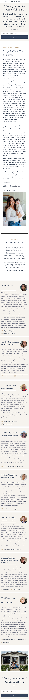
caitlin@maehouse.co (8, 376)
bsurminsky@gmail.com (8, 549)
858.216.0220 (6, 589)
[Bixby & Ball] (14, 1)
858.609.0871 (20, 549)
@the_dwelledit (6, 642)
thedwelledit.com (22, 639)
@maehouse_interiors (21, 376)
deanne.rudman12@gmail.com (10, 421)
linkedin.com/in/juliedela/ (9, 333)
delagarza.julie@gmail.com (9, 330)
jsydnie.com (18, 509)
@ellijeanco (20, 466)
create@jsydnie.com (8, 509)
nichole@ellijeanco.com (8, 466)
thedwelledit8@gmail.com (9, 639)
